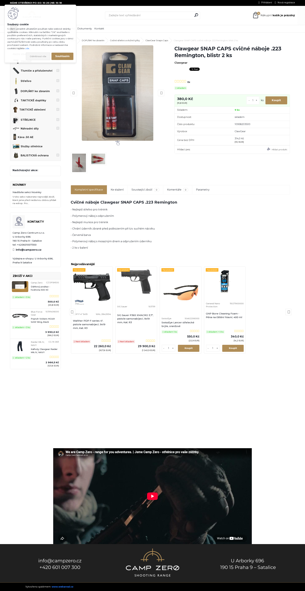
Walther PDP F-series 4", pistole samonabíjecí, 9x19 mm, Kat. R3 (89, 324)
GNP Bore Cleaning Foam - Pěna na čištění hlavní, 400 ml (224, 315)
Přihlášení (266, 2)
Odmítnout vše (38, 56)
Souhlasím (62, 56)
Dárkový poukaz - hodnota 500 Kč (40, 288)
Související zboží (144, 189)
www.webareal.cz (62, 586)
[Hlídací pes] (261, 149)
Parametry (203, 189)
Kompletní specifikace (89, 189)
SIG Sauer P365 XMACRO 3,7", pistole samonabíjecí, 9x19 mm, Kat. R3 (135, 319)
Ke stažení (117, 189)
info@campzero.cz (28, 249)
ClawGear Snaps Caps (156, 40)
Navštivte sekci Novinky (27, 192)
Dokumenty (84, 28)
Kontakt (99, 28)
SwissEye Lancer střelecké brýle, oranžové (178, 324)
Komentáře (176, 189)
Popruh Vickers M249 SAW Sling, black (43, 320)
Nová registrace (286, 2)
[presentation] (74, 93)
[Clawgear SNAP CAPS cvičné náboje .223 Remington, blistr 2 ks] (117, 93)
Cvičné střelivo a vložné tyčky (125, 40)
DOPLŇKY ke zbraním (93, 40)
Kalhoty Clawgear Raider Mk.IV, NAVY (44, 351)
